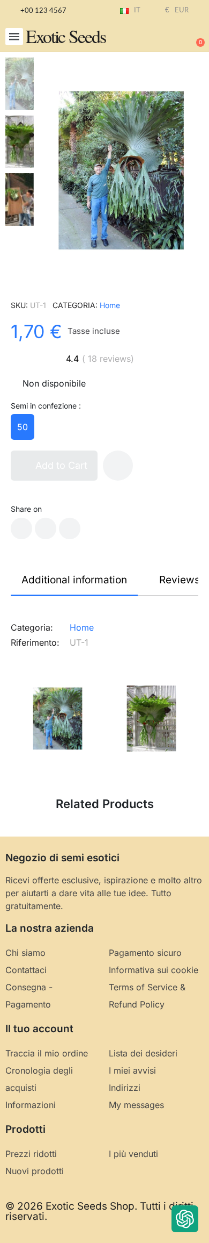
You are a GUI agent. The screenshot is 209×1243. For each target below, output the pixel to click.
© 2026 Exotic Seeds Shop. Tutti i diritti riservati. (99, 1211)
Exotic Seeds (66, 36)
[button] (14, 37)
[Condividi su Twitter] (45, 528)
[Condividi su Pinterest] (69, 528)
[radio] (22, 427)
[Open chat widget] (184, 1218)
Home (110, 305)
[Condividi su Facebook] (21, 528)
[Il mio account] (160, 38)
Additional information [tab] (74, 580)
